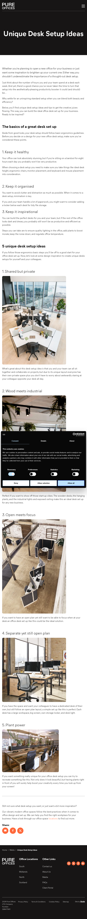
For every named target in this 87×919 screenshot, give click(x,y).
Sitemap (66, 901)
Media (12, 850)
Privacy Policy (23, 901)
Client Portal (47, 887)
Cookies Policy (54, 901)
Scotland (23, 882)
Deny (16, 483)
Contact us (47, 866)
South (21, 866)
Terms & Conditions (38, 901)
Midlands (23, 871)
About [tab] (71, 441)
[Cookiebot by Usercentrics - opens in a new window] (74, 434)
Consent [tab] (15, 441)
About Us (46, 871)
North (21, 877)
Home (4, 850)
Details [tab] (43, 441)
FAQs (44, 882)
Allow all (71, 483)
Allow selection (43, 483)
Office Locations (28, 859)
